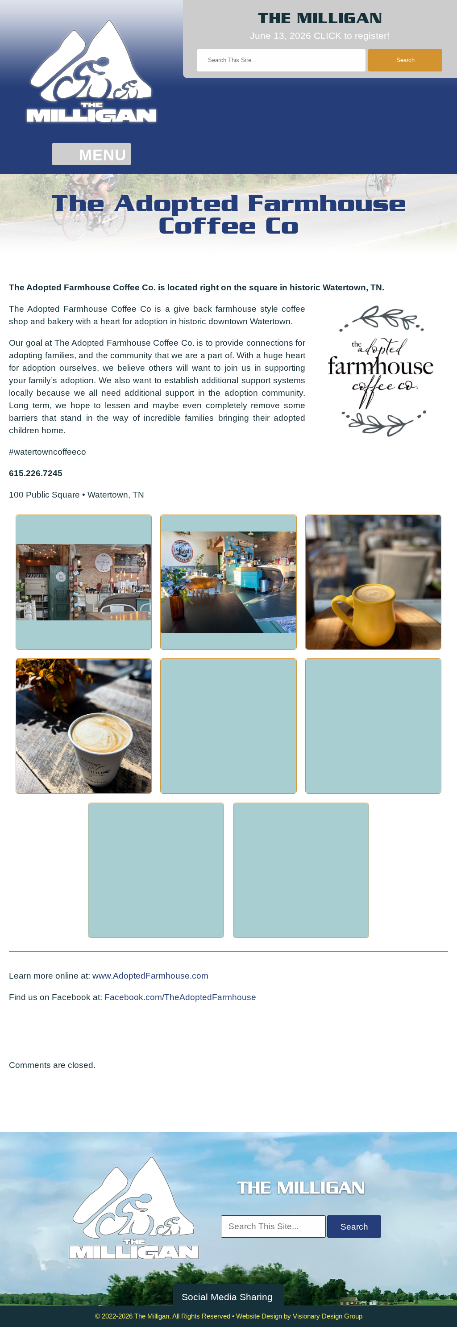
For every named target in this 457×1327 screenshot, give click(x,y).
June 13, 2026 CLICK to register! (320, 35)
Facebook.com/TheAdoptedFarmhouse (180, 997)
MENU (102, 155)
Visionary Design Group (327, 1316)
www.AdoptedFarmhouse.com (150, 975)
